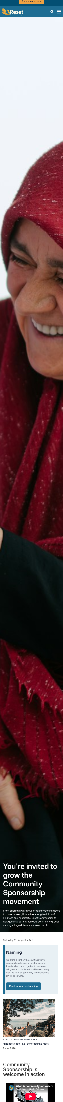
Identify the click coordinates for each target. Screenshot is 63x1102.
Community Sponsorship (24, 1039)
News (6, 1039)
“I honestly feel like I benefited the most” (26, 1043)
